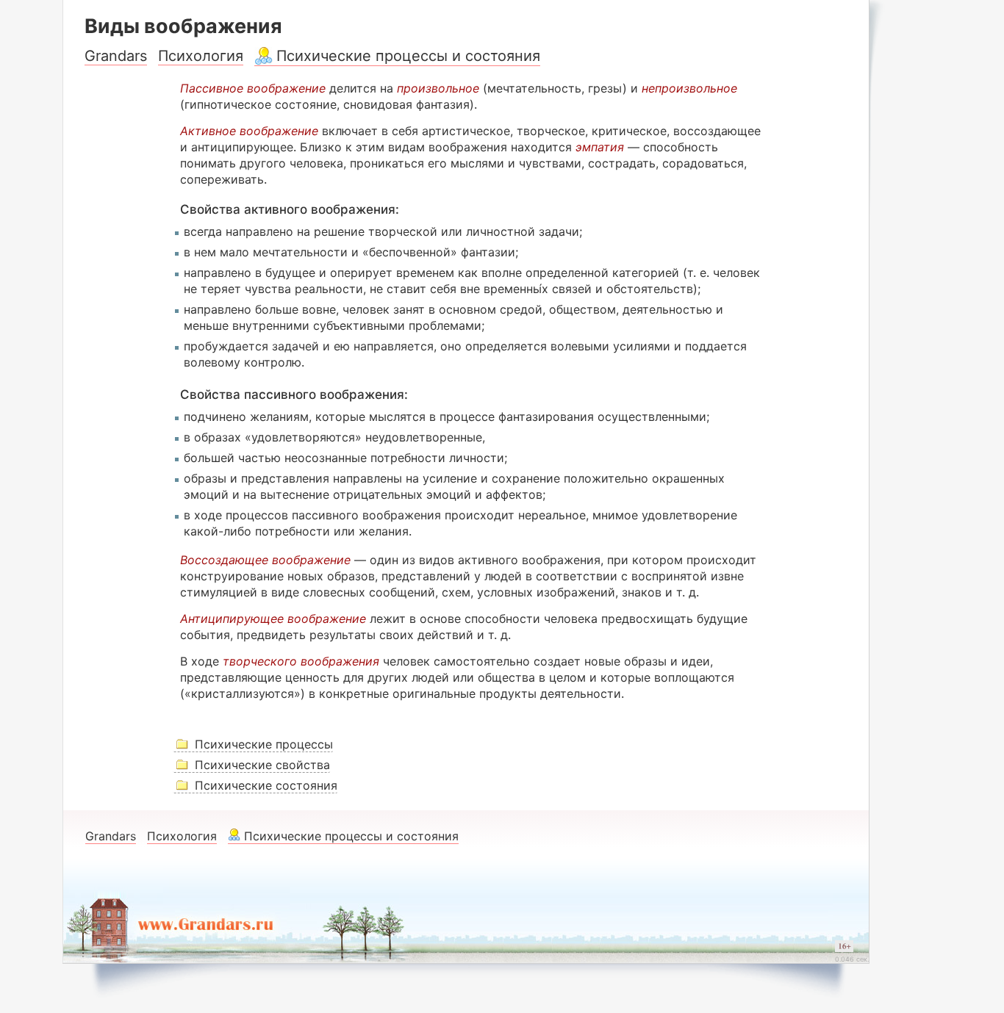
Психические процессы (264, 744)
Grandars (116, 56)
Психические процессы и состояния (408, 56)
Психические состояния (266, 785)
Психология (200, 56)
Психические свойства (262, 764)
